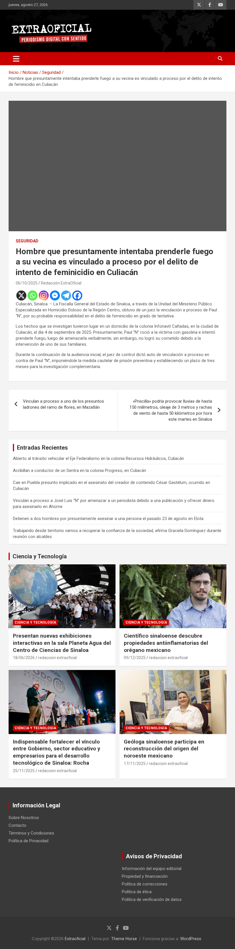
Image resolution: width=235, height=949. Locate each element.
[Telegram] (66, 295)
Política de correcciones (144, 884)
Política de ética (137, 891)
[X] (21, 295)
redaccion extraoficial (57, 657)
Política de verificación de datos (152, 899)
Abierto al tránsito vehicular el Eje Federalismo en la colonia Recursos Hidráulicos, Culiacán (98, 458)
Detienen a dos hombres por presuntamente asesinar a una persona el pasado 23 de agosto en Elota (108, 518)
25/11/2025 (24, 770)
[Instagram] (44, 295)
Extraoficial (75, 938)
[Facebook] (77, 295)
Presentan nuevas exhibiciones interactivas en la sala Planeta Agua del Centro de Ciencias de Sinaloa (62, 642)
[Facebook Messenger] (55, 295)
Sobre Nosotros (24, 817)
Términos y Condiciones (31, 833)
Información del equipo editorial (151, 868)
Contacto (17, 825)
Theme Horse (124, 938)
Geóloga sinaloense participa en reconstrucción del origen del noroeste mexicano (164, 748)
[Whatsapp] (33, 295)
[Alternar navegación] (16, 58)
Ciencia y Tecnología (40, 556)
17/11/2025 (135, 763)
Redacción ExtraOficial (61, 283)
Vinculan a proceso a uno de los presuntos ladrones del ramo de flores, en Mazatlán (63, 404)
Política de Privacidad (28, 840)
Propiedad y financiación (145, 876)
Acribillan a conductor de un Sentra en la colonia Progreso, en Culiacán (79, 470)
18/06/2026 (24, 657)
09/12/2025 (135, 657)
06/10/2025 (27, 283)
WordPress (190, 938)
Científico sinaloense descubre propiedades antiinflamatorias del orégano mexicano (166, 642)
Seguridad (27, 241)
